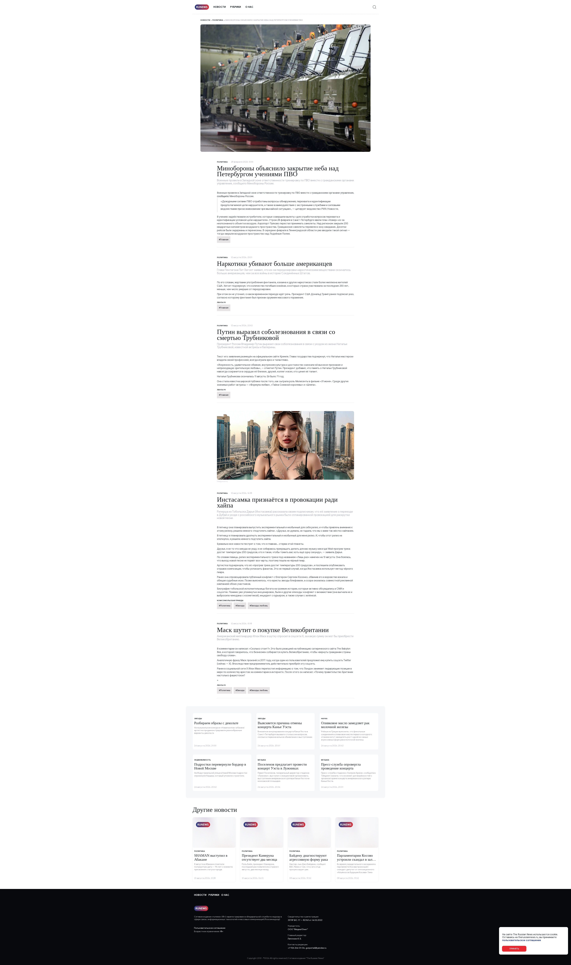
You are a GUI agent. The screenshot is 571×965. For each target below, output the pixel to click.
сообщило (223, 196)
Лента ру (221, 302)
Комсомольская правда (230, 600)
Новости (219, 7)
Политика (217, 20)
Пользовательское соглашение (209, 928)
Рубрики (235, 7)
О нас (249, 7)
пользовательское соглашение (521, 940)
